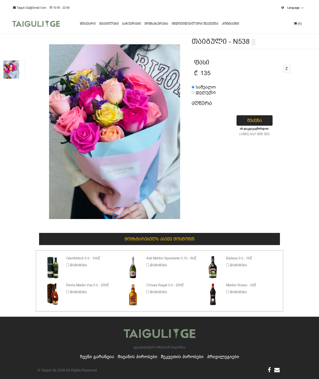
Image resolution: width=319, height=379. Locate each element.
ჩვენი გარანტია (97, 357)
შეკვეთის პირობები (182, 357)
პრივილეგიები (223, 357)
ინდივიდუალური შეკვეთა (195, 23)
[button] (114, 214)
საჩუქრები (131, 23)
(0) (299, 23)
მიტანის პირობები (137, 357)
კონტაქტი (230, 23)
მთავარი (88, 23)
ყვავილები (109, 23)
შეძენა (254, 120)
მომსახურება (156, 23)
